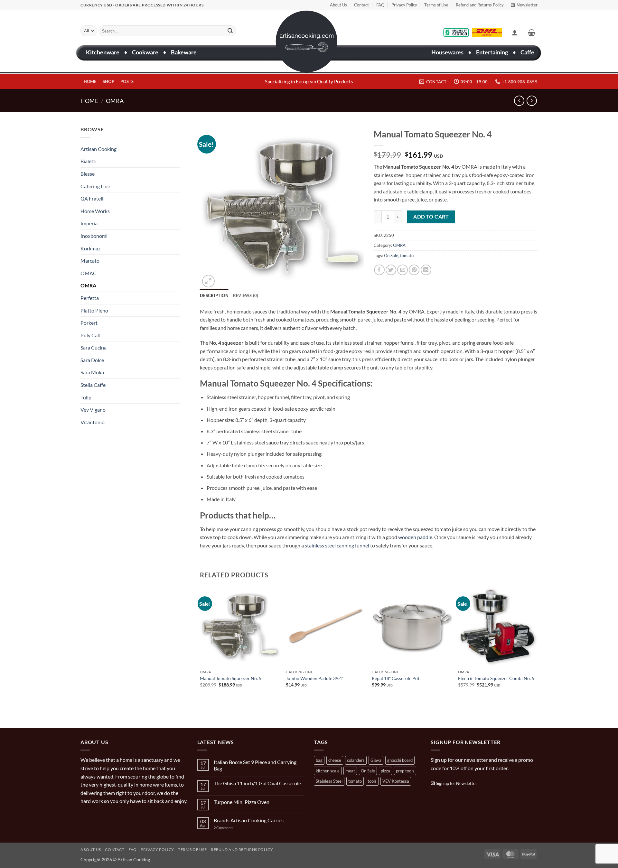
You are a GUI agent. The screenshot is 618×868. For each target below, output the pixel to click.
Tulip (85, 397)
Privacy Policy (404, 4)
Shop (108, 81)
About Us (338, 4)
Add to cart (431, 216)
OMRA (115, 100)
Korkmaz (90, 248)
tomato (407, 255)
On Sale (391, 255)
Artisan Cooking (98, 149)
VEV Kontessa (395, 781)
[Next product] (519, 101)
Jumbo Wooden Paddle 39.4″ (314, 678)
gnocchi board (400, 760)
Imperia (89, 223)
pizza (385, 770)
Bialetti (88, 161)
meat (350, 770)
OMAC (88, 273)
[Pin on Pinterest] (414, 270)
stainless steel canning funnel (337, 545)
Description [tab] (214, 295)
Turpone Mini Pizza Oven (241, 802)
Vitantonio (92, 422)
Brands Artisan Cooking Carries (249, 820)
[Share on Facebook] (379, 270)
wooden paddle (415, 537)
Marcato (89, 260)
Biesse (87, 174)
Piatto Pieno (94, 310)
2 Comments (230, 828)
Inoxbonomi (94, 236)
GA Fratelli (92, 198)
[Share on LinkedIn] (426, 270)
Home (90, 81)
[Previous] (200, 645)
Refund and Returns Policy (480, 4)
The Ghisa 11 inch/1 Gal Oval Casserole (257, 783)
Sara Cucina (93, 347)
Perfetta (89, 298)
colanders (356, 760)
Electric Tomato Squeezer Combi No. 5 (496, 678)
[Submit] (230, 30)
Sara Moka (92, 372)
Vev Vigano (93, 409)
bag (319, 760)
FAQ (380, 4)
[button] (524, 5)
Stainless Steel (329, 781)
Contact (361, 4)
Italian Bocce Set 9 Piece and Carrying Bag (255, 765)
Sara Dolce (92, 360)
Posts (127, 81)
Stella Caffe (93, 385)
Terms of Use (436, 4)
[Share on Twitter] (391, 270)
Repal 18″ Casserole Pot (395, 678)
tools (372, 781)
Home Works (95, 211)
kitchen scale (328, 770)
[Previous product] (532, 101)
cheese (334, 760)
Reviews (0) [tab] (245, 295)
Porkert (89, 323)
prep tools (405, 770)
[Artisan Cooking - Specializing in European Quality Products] (306, 41)
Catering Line (95, 186)
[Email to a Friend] (402, 270)
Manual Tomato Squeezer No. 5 (230, 678)
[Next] (537, 645)
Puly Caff (90, 335)
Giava (375, 760)
